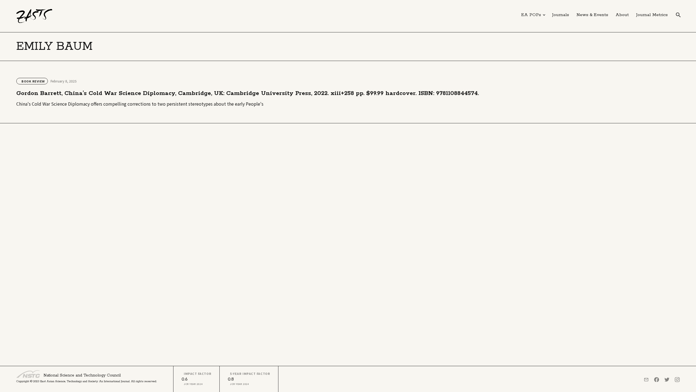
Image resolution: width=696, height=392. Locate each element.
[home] (34, 16)
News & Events (592, 15)
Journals (560, 15)
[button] (533, 15)
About (622, 15)
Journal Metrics (652, 15)
